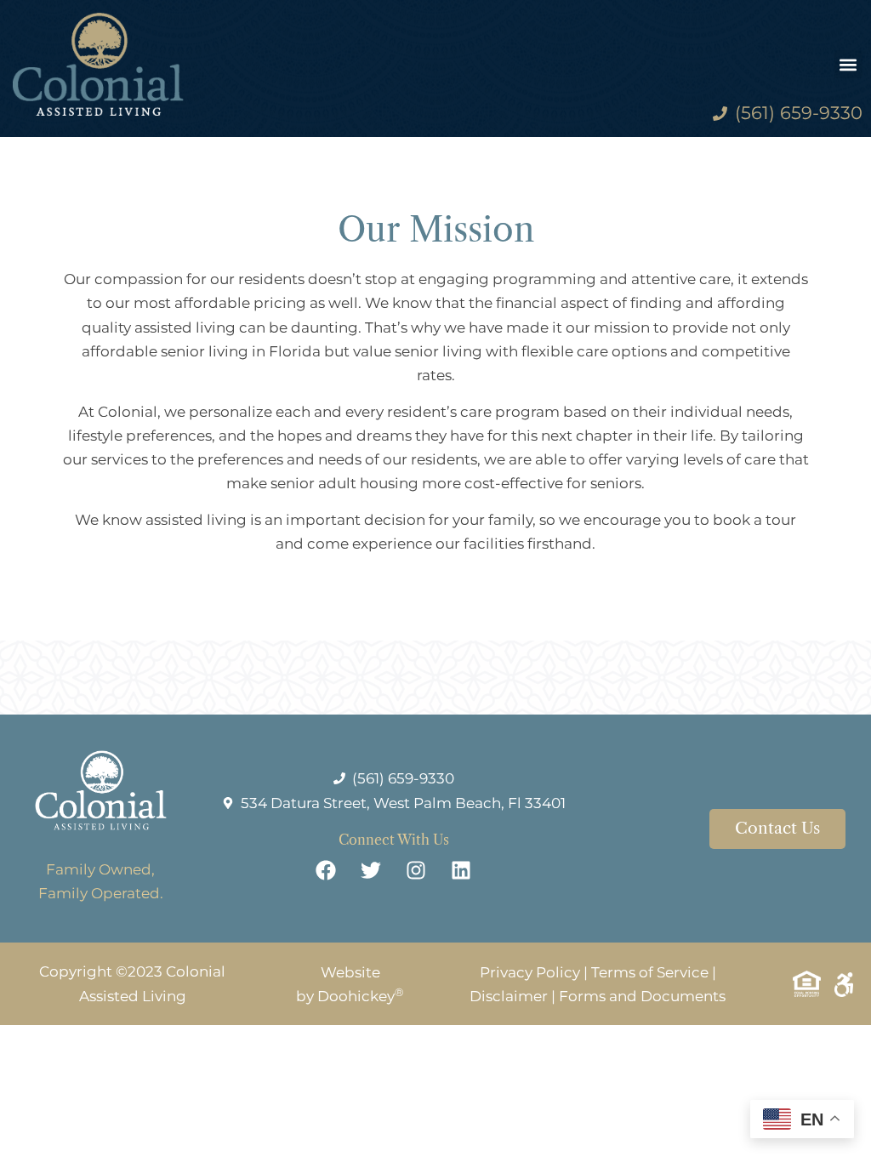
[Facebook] (325, 870)
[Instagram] (416, 870)
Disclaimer (509, 996)
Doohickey (360, 996)
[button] (848, 64)
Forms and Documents (642, 996)
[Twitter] (370, 870)
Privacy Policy (530, 972)
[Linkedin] (461, 870)
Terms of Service (650, 972)
